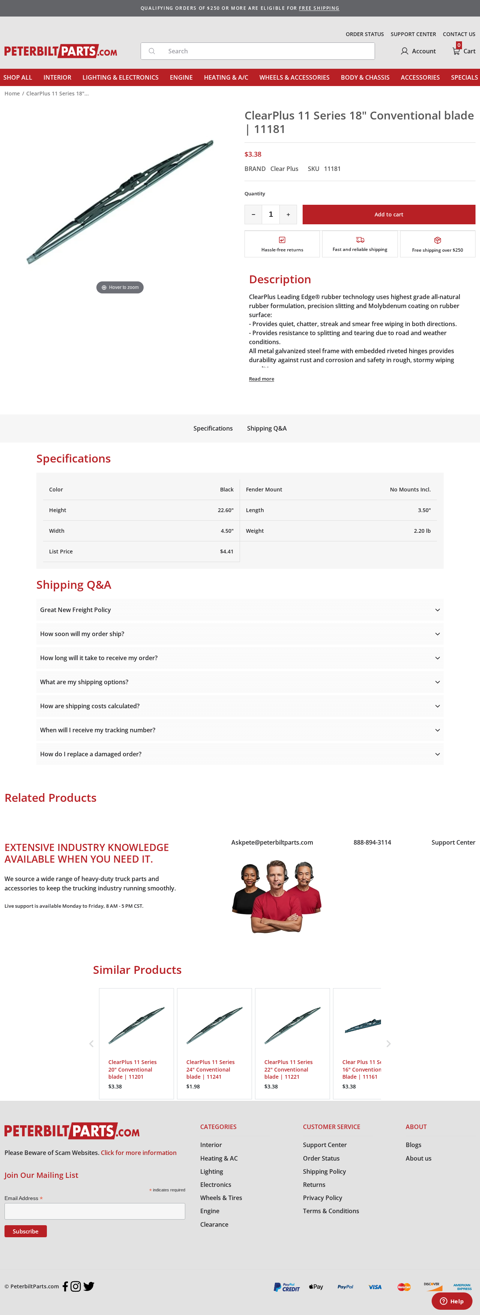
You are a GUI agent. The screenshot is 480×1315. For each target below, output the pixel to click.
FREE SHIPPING (319, 8)
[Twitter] (88, 1286)
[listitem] (136, 1043)
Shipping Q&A (267, 428)
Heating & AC (219, 1158)
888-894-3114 (372, 842)
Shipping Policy (324, 1171)
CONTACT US (459, 34)
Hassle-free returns (282, 249)
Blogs (414, 1145)
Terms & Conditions (331, 1211)
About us (419, 1158)
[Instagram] (75, 1286)
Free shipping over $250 (437, 250)
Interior (211, 1145)
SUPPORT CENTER (413, 34)
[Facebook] (65, 1286)
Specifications (213, 428)
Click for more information (139, 1153)
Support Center (454, 842)
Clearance (214, 1224)
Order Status (321, 1158)
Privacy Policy (322, 1198)
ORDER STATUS (365, 34)
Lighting (211, 1171)
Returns (314, 1184)
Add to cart (389, 214)
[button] (91, 1044)
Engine (209, 1211)
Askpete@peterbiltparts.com (272, 842)
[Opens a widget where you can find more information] (451, 1301)
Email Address (23, 1198)
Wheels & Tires (221, 1198)
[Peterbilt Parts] (60, 51)
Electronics (215, 1184)
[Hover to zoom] (120, 201)
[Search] (152, 51)
